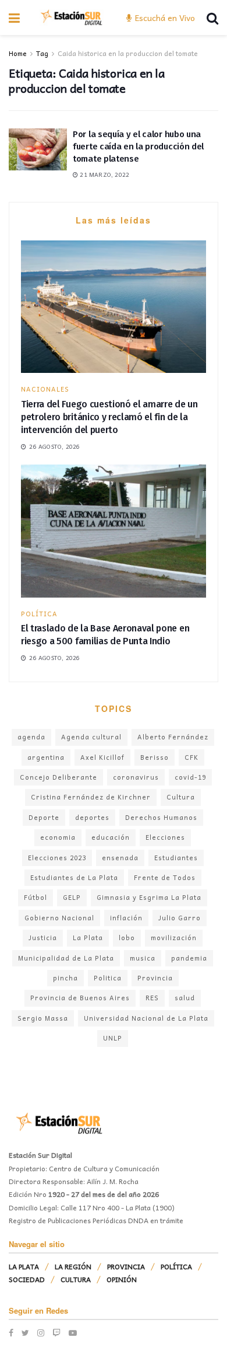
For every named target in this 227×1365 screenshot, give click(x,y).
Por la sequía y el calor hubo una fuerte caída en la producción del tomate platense (138, 146)
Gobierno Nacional (59, 918)
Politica (108, 978)
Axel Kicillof (102, 757)
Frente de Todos (165, 877)
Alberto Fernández (172, 737)
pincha (65, 978)
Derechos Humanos (161, 817)
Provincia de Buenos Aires (80, 998)
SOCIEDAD (27, 1279)
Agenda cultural (91, 737)
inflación (126, 918)
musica (142, 958)
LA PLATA (24, 1266)
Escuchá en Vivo (164, 17)
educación (110, 837)
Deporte (44, 817)
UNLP (112, 1038)
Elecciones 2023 (57, 858)
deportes (92, 817)
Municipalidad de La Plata (66, 958)
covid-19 (190, 777)
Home (18, 53)
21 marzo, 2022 (103, 174)
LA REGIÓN (73, 1266)
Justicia (43, 937)
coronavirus (136, 777)
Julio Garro (179, 918)
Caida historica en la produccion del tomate (128, 53)
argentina (46, 757)
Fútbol (35, 897)
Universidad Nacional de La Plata (146, 1018)
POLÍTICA (39, 613)
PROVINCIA (126, 1266)
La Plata (88, 937)
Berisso (154, 757)
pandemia (189, 958)
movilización (174, 937)
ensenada (120, 858)
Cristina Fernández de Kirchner (91, 797)
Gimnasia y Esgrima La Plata (149, 897)
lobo (127, 937)
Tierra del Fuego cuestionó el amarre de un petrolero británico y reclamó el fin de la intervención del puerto (109, 417)
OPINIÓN (122, 1279)
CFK (191, 757)
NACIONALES (45, 389)
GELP (72, 897)
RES (152, 998)
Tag (42, 53)
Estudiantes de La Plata (74, 877)
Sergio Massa (42, 1018)
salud (185, 998)
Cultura (180, 797)
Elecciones (165, 837)
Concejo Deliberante (58, 777)
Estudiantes (176, 858)
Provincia (155, 978)
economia (58, 837)
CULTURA (76, 1279)
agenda (31, 737)
